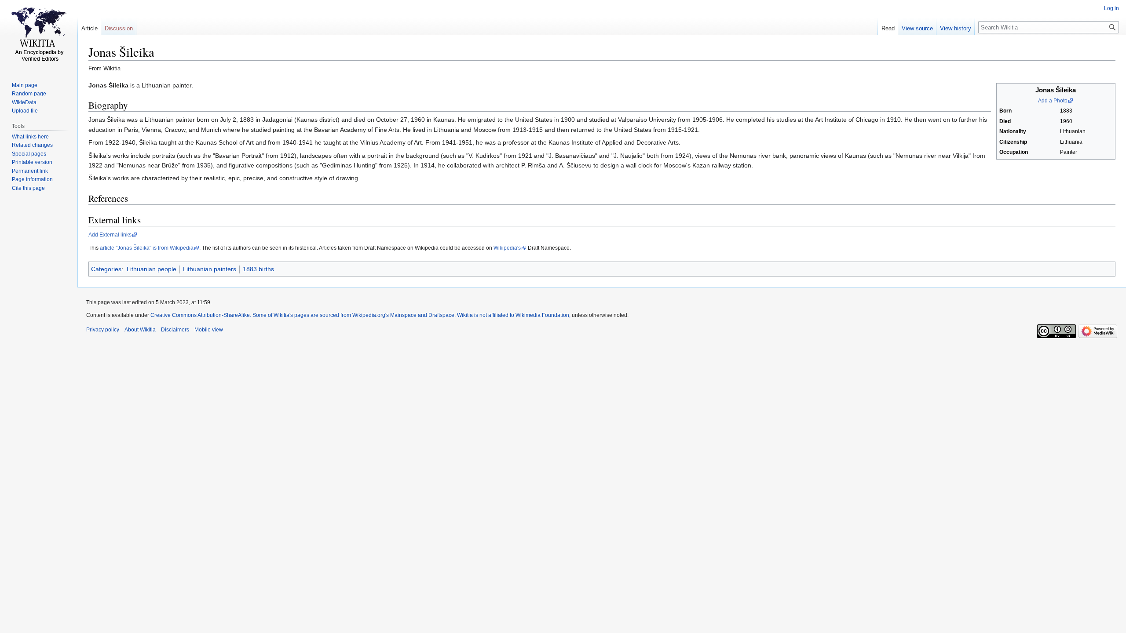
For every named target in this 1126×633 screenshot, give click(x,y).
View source (917, 28)
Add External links (110, 235)
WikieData (24, 102)
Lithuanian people (151, 269)
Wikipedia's (507, 248)
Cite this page (28, 188)
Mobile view (208, 330)
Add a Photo (1053, 101)
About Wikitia (140, 330)
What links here (30, 137)
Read (888, 28)
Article (89, 28)
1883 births (258, 269)
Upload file (25, 111)
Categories (106, 269)
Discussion (119, 28)
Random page (29, 94)
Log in (1111, 8)
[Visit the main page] (39, 35)
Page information (32, 179)
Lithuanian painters (209, 269)
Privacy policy (102, 330)
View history (955, 28)
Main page (24, 85)
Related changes (32, 145)
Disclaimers (175, 330)
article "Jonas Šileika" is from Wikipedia (147, 248)
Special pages (29, 154)
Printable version (32, 162)
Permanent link (30, 171)
